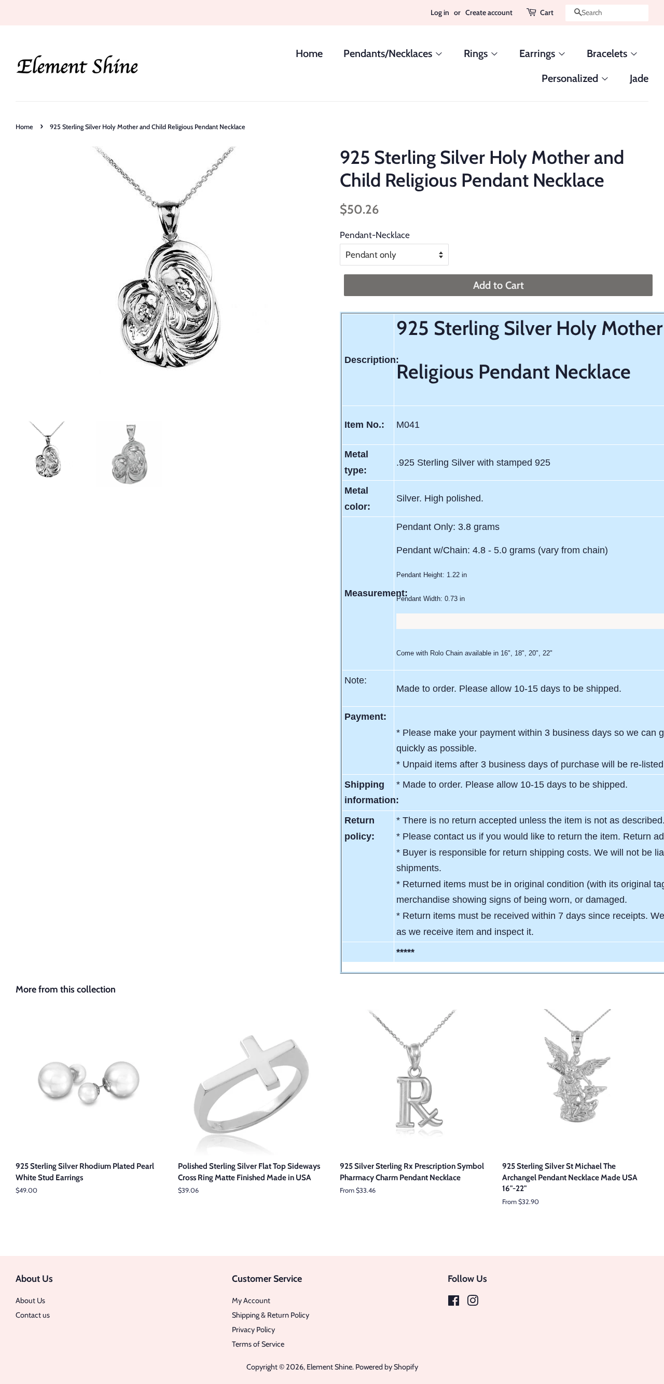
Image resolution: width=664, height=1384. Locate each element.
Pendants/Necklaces (389, 53)
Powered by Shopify (386, 1367)
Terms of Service (258, 1344)
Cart (547, 12)
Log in (440, 12)
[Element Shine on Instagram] (472, 1302)
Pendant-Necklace (375, 235)
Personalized (571, 78)
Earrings (538, 53)
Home (309, 53)
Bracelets (608, 53)
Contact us (33, 1315)
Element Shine (329, 1367)
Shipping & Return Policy (270, 1315)
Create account (489, 12)
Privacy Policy (253, 1329)
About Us (30, 1300)
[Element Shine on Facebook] (454, 1302)
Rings (477, 53)
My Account (251, 1300)
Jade (639, 78)
